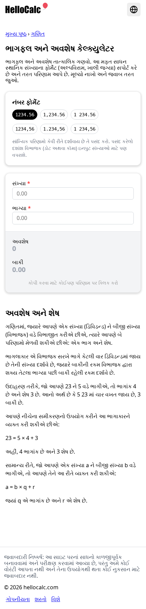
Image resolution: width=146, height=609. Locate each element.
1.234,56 (54, 129)
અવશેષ (20, 241)
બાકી (17, 262)
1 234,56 (84, 129)
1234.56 (24, 114)
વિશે (55, 599)
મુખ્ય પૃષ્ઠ (15, 33)
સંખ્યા (21, 183)
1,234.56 (54, 114)
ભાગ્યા (21, 208)
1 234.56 (84, 114)
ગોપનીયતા (18, 599)
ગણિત (38, 33)
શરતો (41, 599)
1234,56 (24, 129)
